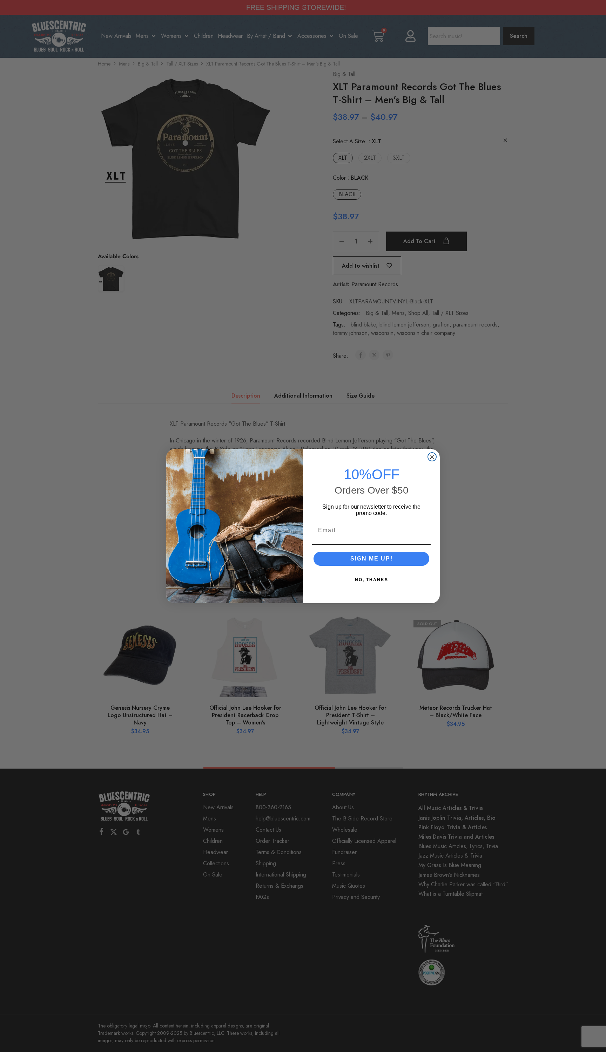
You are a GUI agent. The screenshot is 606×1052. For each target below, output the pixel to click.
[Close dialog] (432, 457)
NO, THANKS (371, 579)
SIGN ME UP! (371, 559)
